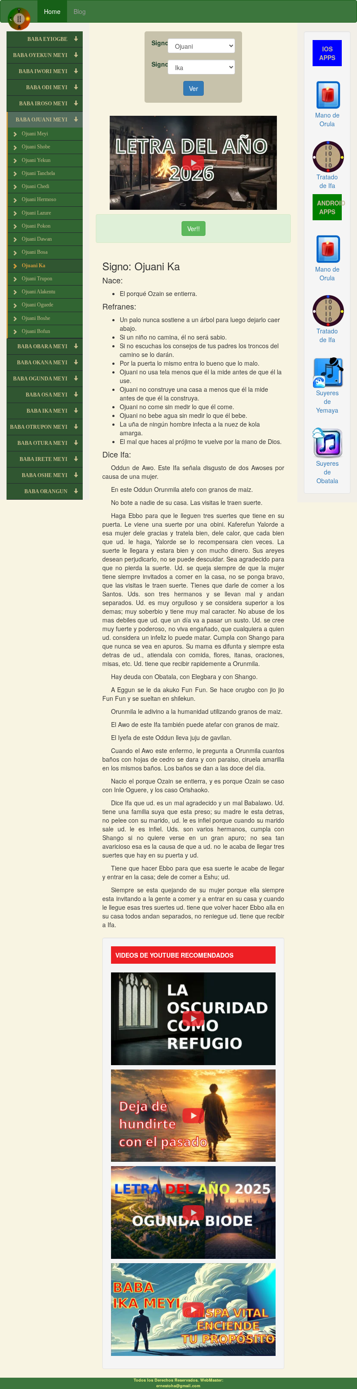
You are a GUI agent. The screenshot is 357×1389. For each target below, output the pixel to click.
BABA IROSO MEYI (44, 104)
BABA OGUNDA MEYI (41, 379)
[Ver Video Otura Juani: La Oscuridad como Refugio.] (193, 1017)
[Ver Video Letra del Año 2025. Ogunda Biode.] (193, 1211)
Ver (193, 88)
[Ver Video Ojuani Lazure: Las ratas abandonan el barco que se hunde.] (193, 1114)
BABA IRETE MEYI (44, 459)
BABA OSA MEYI (47, 395)
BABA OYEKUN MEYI (41, 55)
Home (52, 11)
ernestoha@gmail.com (178, 1386)
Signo (156, 42)
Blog (80, 11)
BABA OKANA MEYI (43, 363)
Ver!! (193, 228)
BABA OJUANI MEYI (42, 120)
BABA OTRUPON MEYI (39, 427)
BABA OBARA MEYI (43, 346)
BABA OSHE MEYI (45, 475)
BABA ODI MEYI (47, 87)
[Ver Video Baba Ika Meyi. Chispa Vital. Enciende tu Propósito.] (193, 1308)
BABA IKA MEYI (48, 411)
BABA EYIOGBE (48, 39)
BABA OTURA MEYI (43, 443)
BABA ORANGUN (46, 491)
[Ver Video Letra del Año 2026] (193, 162)
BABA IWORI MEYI (44, 71)
